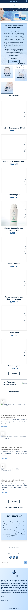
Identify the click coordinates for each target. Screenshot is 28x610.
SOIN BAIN (21, 78)
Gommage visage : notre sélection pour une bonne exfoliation (13, 416)
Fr (14, 5)
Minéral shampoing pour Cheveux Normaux (13, 298)
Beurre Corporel (14, 366)
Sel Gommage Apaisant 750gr (14, 161)
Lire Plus (14, 61)
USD (18, 5)
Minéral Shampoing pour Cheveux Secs (14, 229)
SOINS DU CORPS (21, 64)
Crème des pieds (14, 195)
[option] (14, 528)
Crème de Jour (13, 332)
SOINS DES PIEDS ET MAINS (7, 89)
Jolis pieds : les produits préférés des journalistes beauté (12, 481)
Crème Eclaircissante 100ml (14, 128)
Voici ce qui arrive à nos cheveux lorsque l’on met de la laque (11, 448)
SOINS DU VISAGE (7, 74)
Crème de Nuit (14, 264)
